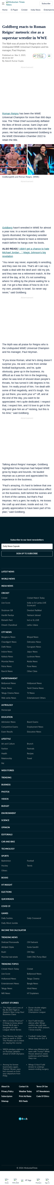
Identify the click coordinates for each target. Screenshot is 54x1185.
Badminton (6, 861)
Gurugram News (34, 647)
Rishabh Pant (7, 620)
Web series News (8, 698)
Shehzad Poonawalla (10, 942)
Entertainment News (10, 984)
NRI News (5, 993)
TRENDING (6, 778)
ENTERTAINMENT (9, 679)
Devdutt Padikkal (34, 610)
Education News (34, 732)
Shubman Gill (7, 610)
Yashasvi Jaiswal (34, 615)
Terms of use (42, 1087)
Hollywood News (34, 683)
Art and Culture (8, 744)
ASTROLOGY (7, 705)
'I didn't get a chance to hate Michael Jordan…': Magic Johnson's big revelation (25, 252)
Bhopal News (32, 637)
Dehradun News (34, 642)
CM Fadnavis (32, 942)
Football (30, 861)
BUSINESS (6, 785)
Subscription (6, 1096)
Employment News (35, 727)
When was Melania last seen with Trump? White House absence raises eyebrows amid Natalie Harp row (39, 1053)
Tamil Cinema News (35, 688)
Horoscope (6, 710)
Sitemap (4, 1101)
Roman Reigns (10, 113)
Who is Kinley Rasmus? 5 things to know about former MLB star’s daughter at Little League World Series (13, 1025)
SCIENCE (5, 820)
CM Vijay (30, 952)
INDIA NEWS (7, 586)
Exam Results (7, 732)
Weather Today (25, 1092)
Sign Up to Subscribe (27, 554)
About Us (5, 1087)
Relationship (6, 759)
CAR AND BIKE (8, 842)
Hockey (4, 866)
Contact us (23, 1087)
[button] (3, 3)
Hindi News (32, 989)
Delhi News (6, 647)
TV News (31, 693)
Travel (29, 759)
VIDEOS (5, 799)
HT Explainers (33, 993)
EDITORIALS (6, 835)
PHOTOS (5, 792)
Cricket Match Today (36, 598)
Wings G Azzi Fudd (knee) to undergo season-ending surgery (38, 1066)
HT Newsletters (43, 1092)
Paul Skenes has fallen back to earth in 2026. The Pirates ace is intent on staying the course (13, 1039)
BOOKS (4, 878)
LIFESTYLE (6, 739)
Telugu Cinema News (10, 693)
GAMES (4, 913)
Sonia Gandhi (32, 947)
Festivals (30, 749)
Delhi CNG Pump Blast (36, 957)
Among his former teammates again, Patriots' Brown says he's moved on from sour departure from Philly (11, 1070)
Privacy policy (7, 1092)
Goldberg (7, 227)
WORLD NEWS (8, 579)
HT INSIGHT (6, 885)
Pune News (32, 667)
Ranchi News (7, 671)
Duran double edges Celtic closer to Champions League (37, 1009)
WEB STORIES (7, 771)
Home (4, 10)
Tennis (29, 866)
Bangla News (32, 984)
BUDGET (5, 806)
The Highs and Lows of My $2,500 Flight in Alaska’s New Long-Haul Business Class (13, 1010)
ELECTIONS (6, 892)
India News (35, 10)
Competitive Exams (9, 727)
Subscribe (46, 3)
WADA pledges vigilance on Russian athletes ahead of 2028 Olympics (13, 1051)
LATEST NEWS (7, 572)
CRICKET (5, 593)
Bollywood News (8, 683)
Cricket (24, 10)
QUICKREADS (7, 899)
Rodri (3, 952)
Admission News (8, 722)
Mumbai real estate (9, 957)
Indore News (6, 652)
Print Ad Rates (25, 1096)
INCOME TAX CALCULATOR (13, 930)
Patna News (6, 667)
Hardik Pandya (7, 615)
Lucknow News (33, 657)
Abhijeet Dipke (7, 947)
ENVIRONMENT (8, 813)
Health (4, 754)
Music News (6, 688)
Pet (2, 763)
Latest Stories (10, 1003)
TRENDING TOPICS (10, 964)
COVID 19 (5, 906)
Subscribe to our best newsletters (27, 540)
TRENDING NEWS (9, 937)
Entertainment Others (36, 698)
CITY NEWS (6, 632)
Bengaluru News (8, 637)
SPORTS (5, 856)
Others (4, 871)
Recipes (30, 754)
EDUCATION (7, 717)
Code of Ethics (42, 1096)
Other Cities (32, 671)
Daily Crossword (34, 918)
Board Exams (32, 722)
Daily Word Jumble (9, 923)
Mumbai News (7, 662)
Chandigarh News (8, 642)
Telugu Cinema (33, 979)
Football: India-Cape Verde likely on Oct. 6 (37, 1037)
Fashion (4, 749)
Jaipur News (32, 652)
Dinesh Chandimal (9, 625)
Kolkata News (7, 657)
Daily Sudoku (7, 918)
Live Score (5, 603)
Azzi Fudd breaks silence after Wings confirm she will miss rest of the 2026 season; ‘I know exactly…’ (39, 1025)
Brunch (30, 744)
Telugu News (6, 989)
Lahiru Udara (32, 625)
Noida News (32, 662)
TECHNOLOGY (8, 849)
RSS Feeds (23, 1101)
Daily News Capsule (11, 546)
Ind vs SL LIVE (33, 620)
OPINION (5, 828)
